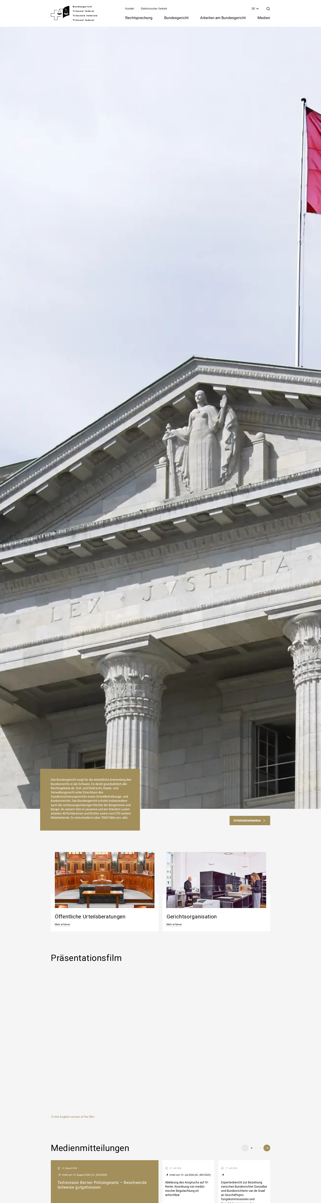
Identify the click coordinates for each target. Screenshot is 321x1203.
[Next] (266, 1148)
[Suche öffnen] (268, 9)
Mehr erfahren (62, 924)
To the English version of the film (72, 1117)
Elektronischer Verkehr (154, 8)
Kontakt (129, 8)
